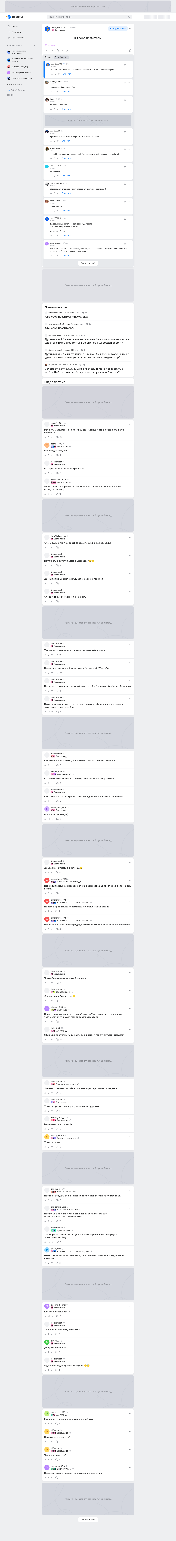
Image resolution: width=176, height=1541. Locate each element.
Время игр (62, 1010)
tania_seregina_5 (54, 324)
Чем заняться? (64, 774)
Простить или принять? (67, 1084)
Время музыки (64, 1230)
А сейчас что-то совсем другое (73, 902)
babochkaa (52, 313)
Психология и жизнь (67, 313)
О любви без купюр (71, 324)
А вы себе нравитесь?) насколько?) (67, 316)
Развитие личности (66, 1138)
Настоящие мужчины (67, 1209)
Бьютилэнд (60, 30)
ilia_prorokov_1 (54, 365)
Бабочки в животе (66, 1191)
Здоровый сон (63, 992)
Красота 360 (69, 335)
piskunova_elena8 (55, 335)
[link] (88, 430)
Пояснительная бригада (69, 882)
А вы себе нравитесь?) (59, 328)
